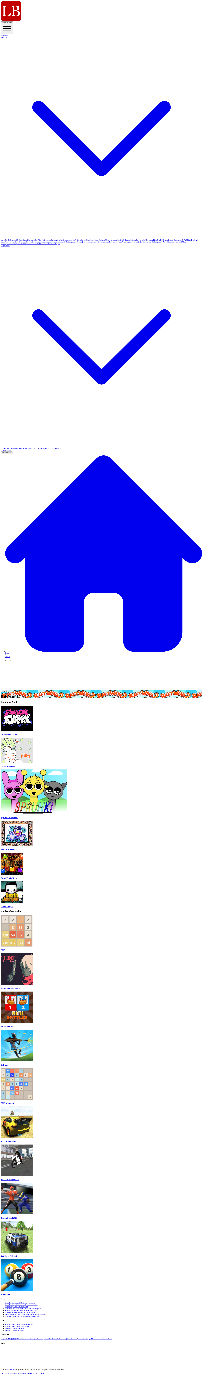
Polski (56, 1339)
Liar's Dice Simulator (40, 448)
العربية (89, 1339)
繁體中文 (16, 1339)
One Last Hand (6, 450)
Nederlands (62, 1339)
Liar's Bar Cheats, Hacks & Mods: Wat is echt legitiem (104, 240)
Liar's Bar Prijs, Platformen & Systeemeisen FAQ (47, 240)
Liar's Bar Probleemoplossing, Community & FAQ (170, 240)
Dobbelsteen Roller (7, 448)
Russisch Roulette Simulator (23, 448)
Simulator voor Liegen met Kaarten (17, 1326)
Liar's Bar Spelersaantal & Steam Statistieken (16, 240)
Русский (80, 1339)
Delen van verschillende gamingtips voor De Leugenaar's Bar (24, 242)
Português (33, 1339)
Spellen (7, 657)
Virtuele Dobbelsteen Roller (14, 1330)
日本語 (22, 1339)
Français (27, 1339)
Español (44, 1339)
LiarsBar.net (10, 1369)
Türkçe (105, 1339)
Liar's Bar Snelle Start (35, 244)
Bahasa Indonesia (97, 1339)
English (3, 1339)
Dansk (85, 1339)
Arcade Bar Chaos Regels (51, 244)
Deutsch (74, 1339)
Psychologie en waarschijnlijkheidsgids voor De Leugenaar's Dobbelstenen (147, 242)
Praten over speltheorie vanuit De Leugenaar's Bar (62, 242)
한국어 (68, 1339)
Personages (4, 35)
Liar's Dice (190, 240)
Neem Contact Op (13, 1373)
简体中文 (9, 1339)
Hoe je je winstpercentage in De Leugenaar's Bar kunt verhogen (100, 242)
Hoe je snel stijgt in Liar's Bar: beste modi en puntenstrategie (25, 1314)
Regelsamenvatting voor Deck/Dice (16, 244)
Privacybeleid (40, 1373)
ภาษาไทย (50, 1339)
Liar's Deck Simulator (54, 448)
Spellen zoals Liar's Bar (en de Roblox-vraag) (138, 240)
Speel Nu (4, 691)
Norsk (110, 1339)
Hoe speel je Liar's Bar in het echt (75, 240)
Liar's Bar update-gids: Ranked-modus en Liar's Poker (23, 1316)
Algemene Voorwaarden (27, 1373)
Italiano (39, 1339)
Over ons (4, 1373)
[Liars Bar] (11, 20)
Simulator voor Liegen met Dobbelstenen (19, 1324)
